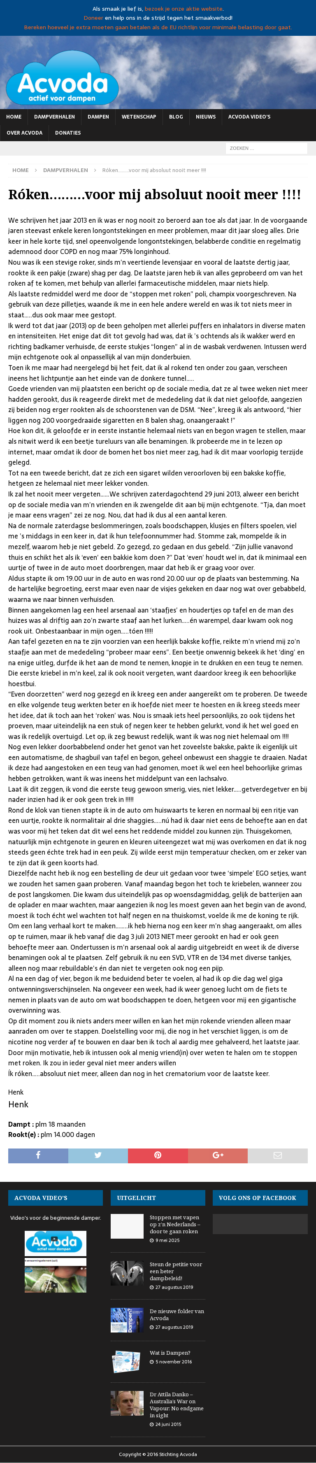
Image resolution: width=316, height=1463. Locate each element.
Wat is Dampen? (170, 1352)
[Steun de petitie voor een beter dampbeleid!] (127, 1273)
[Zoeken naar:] (266, 147)
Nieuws (206, 117)
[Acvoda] (158, 104)
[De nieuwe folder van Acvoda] (127, 1320)
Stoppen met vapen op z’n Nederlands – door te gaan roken (175, 1224)
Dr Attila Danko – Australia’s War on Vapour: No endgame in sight (177, 1405)
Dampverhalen (54, 117)
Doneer (93, 17)
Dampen (98, 117)
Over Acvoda (24, 133)
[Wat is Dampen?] (127, 1361)
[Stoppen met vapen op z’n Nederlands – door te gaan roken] (127, 1226)
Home (13, 117)
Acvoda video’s (249, 117)
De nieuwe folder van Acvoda (177, 1314)
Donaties (68, 133)
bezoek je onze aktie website (184, 8)
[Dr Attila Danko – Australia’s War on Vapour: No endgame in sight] (127, 1403)
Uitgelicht (136, 1198)
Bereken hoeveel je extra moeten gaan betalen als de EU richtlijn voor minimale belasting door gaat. (158, 27)
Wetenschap (139, 117)
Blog (176, 117)
